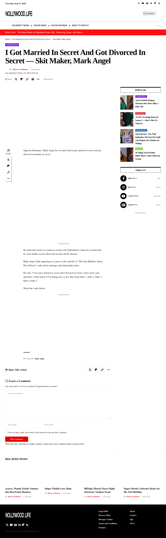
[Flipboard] (155, 3)
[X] (138, 3)
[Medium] (151, 3)
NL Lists (139, 149)
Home (7, 39)
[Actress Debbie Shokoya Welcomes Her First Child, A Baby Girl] (126, 102)
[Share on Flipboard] (21, 79)
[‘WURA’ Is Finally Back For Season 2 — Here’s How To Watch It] (126, 119)
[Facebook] (140, 178)
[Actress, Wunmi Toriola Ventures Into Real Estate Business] (23, 474)
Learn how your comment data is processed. (63, 443)
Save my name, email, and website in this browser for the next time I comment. (37, 432)
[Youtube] (140, 196)
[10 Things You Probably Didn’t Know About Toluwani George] (126, 155)
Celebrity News (12, 45)
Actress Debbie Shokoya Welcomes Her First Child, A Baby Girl (147, 103)
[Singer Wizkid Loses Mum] (63, 474)
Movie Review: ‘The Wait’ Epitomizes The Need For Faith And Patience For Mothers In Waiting (147, 138)
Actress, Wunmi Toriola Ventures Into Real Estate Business (21, 490)
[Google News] (147, 3)
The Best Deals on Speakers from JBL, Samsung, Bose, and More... (51, 32)
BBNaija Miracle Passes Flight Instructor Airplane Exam (99, 490)
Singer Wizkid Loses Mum (58, 488)
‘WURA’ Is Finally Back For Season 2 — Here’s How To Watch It (146, 120)
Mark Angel (39, 358)
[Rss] (159, 3)
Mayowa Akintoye (20, 69)
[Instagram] (140, 187)
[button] (159, 13)
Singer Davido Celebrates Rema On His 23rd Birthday (142, 490)
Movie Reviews (141, 130)
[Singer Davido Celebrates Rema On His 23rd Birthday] (142, 474)
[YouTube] (143, 3)
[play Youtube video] (63, 321)
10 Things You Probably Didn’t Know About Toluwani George (147, 155)
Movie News (140, 113)
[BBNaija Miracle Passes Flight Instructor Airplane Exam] (102, 474)
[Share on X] (16, 79)
